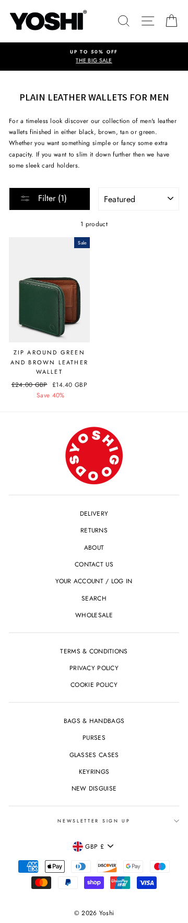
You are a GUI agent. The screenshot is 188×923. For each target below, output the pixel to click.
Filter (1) (51, 198)
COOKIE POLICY (94, 684)
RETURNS (94, 530)
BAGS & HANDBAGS (94, 720)
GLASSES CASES (94, 754)
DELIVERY (94, 513)
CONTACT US (94, 564)
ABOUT (94, 547)
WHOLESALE (94, 614)
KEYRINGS (94, 771)
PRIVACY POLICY (94, 667)
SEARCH (94, 598)
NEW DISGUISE (94, 788)
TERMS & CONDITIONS (93, 651)
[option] (94, 57)
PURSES (94, 737)
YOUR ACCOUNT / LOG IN (93, 580)
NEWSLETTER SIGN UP (93, 820)
